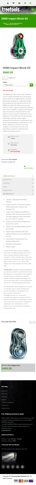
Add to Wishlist (28, 168)
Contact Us (4, 405)
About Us (4, 391)
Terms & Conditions (7, 402)
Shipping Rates (7, 190)
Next (34, 322)
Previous (30, 322)
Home (5, 23)
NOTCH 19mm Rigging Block (11, 365)
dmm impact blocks (16, 23)
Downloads (6, 183)
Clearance (4, 397)
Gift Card (4, 394)
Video (5, 187)
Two (5, 266)
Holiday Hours (5, 408)
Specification (7, 179)
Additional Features (9, 176)
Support (3, 399)
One (30, 263)
